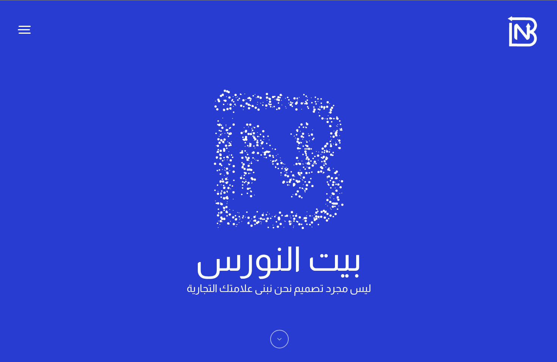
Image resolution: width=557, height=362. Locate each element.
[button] (24, 29)
